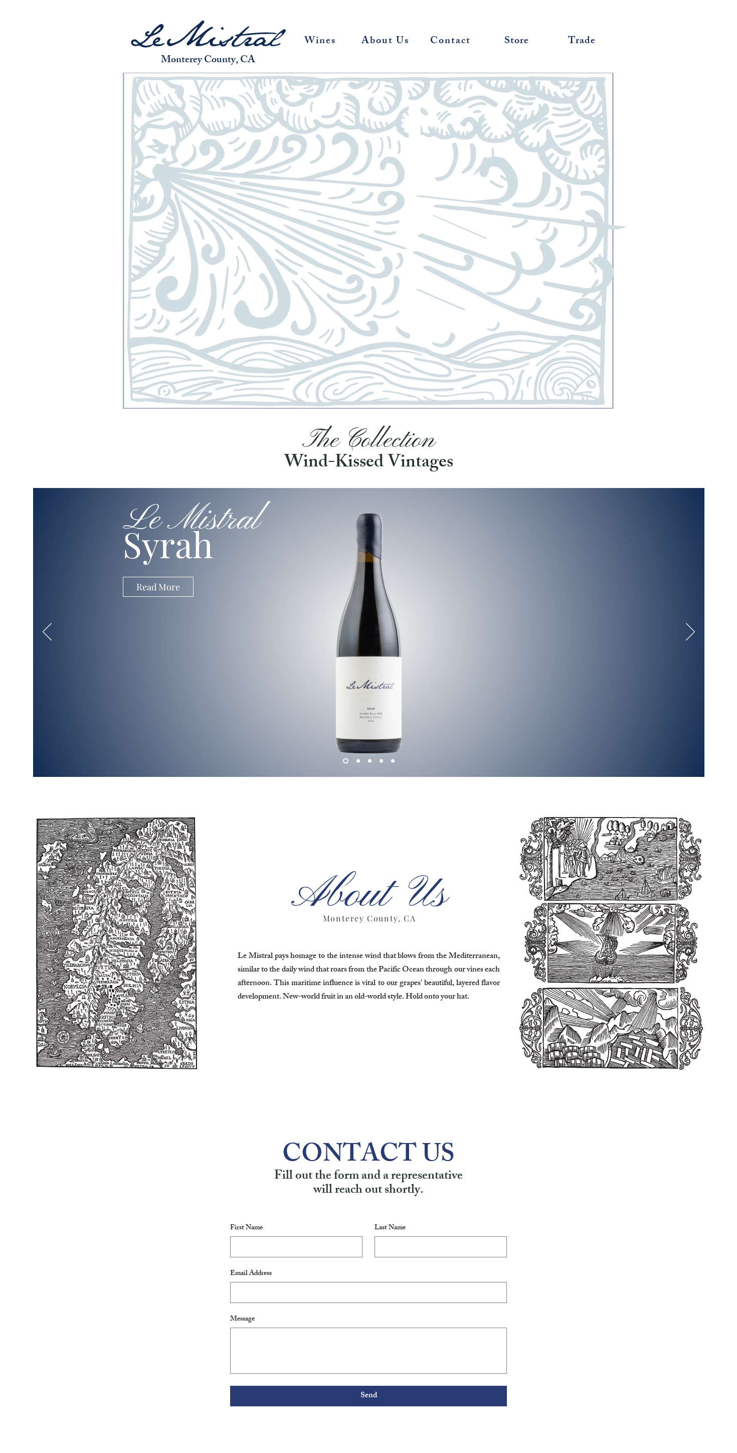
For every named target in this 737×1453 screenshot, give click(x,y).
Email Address (251, 1273)
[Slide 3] (370, 761)
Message (242, 1319)
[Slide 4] (381, 761)
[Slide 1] (344, 761)
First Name (246, 1228)
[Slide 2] (357, 761)
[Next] (690, 632)
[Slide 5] (393, 761)
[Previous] (47, 632)
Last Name (390, 1228)
